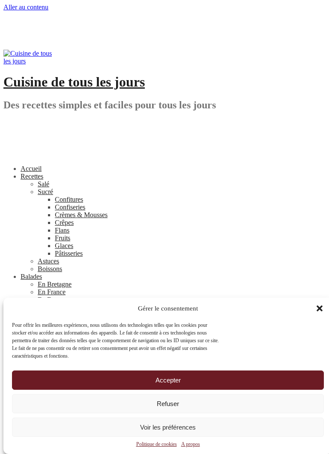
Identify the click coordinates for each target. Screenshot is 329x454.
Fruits (62, 238)
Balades (31, 276)
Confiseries (70, 207)
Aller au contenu (25, 7)
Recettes (32, 176)
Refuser (168, 403)
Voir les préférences (168, 427)
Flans (62, 230)
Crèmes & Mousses (81, 214)
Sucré (45, 191)
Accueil (31, 168)
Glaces (64, 245)
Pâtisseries (69, 253)
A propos (190, 444)
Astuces (48, 261)
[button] (319, 308)
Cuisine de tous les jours (74, 82)
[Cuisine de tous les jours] (29, 61)
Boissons (50, 268)
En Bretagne (55, 284)
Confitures (69, 199)
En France (52, 292)
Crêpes (64, 222)
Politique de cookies (156, 444)
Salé (43, 184)
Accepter (168, 380)
